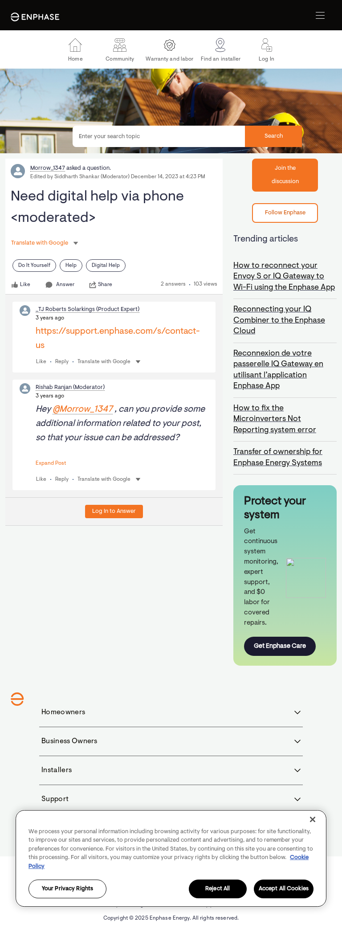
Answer (65, 284)
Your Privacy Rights (67, 889)
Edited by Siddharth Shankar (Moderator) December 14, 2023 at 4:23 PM (117, 177)
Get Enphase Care (280, 646)
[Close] (312, 819)
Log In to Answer (114, 511)
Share (105, 284)
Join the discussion (285, 174)
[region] (171, 858)
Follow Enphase (285, 213)
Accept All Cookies (284, 889)
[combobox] (187, 136)
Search (274, 136)
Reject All (217, 889)
